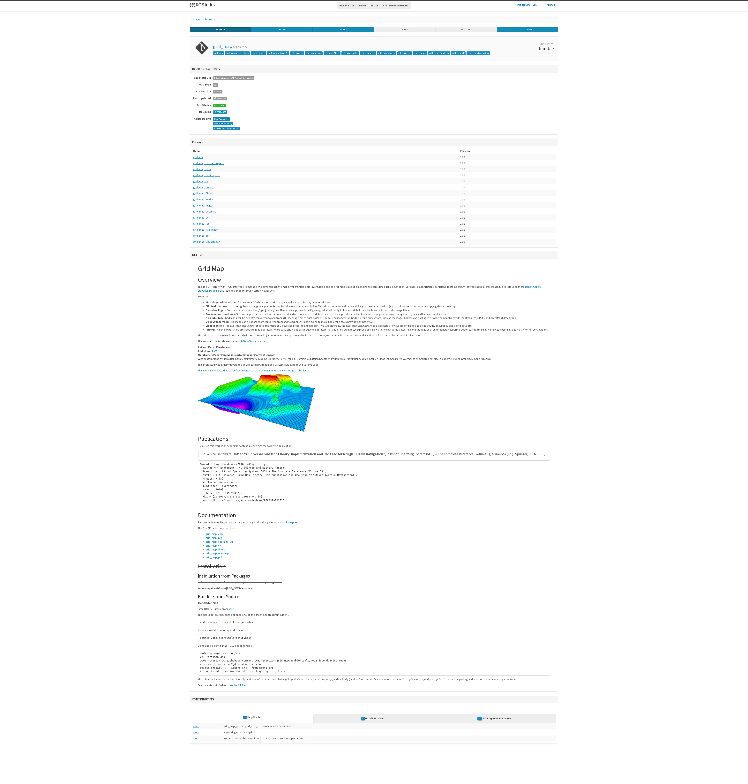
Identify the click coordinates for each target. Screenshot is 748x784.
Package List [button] (346, 5)
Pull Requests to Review (495, 718)
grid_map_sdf (458, 53)
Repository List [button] (368, 5)
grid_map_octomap (386, 53)
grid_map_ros (420, 53)
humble (220, 29)
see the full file (237, 685)
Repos (208, 19)
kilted (343, 29)
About (551, 4)
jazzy (282, 29)
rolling (466, 29)
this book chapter (287, 522)
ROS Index (205, 4)
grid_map (222, 46)
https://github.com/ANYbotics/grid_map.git (233, 78)
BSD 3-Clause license (253, 341)
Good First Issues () (223, 123)
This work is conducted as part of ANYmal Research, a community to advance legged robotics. (252, 370)
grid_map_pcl (404, 53)
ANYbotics (218, 351)
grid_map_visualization (478, 53)
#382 (196, 732)
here (231, 609)
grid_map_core (258, 53)
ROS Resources (526, 4)
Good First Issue (373, 718)
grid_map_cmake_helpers (237, 53)
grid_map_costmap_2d (278, 53)
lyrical (405, 29)
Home (196, 19)
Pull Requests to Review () (226, 128)
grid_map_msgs (368, 53)
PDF (541, 454)
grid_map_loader (350, 53)
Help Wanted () (221, 119)
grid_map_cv (297, 53)
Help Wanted (253, 717)
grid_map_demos (313, 53)
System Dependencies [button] (396, 5)
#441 (196, 726)
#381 (196, 738)
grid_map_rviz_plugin (439, 53)
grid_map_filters (332, 53)
